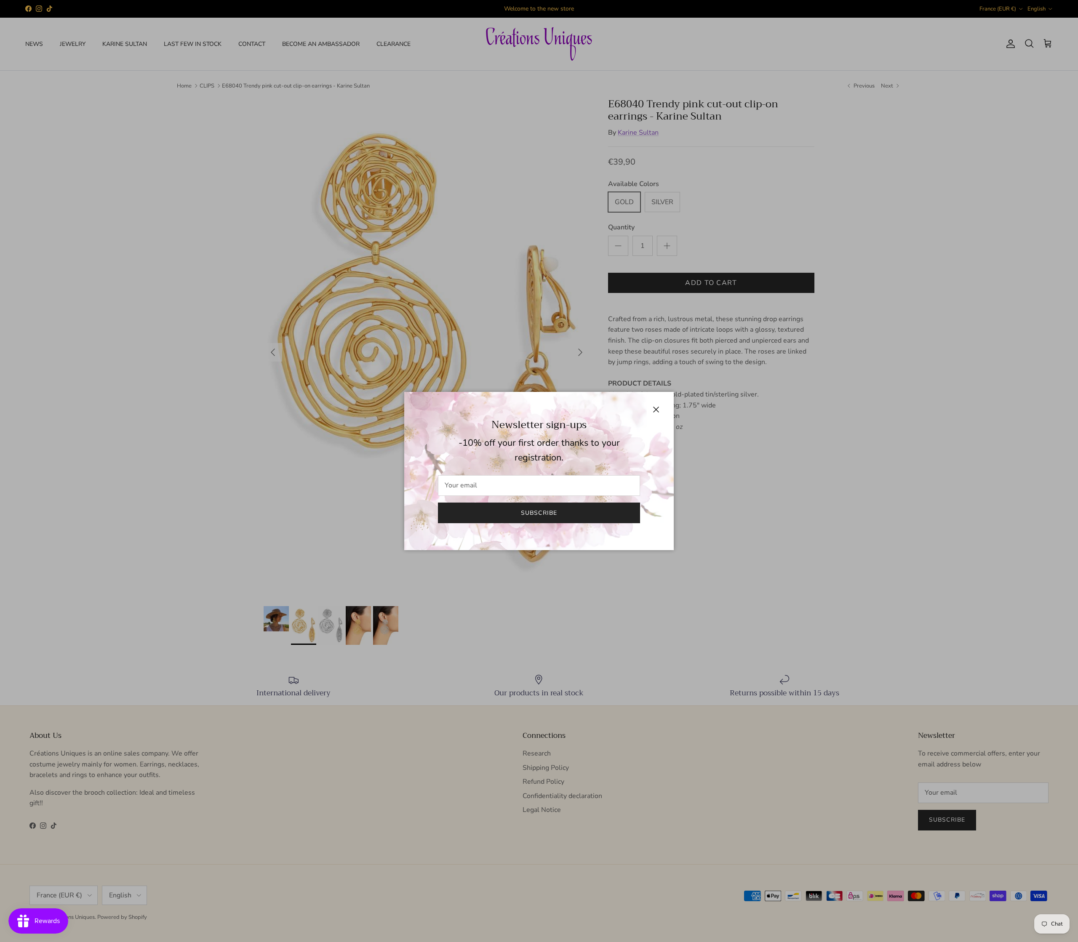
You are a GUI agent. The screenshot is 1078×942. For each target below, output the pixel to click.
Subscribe (539, 513)
